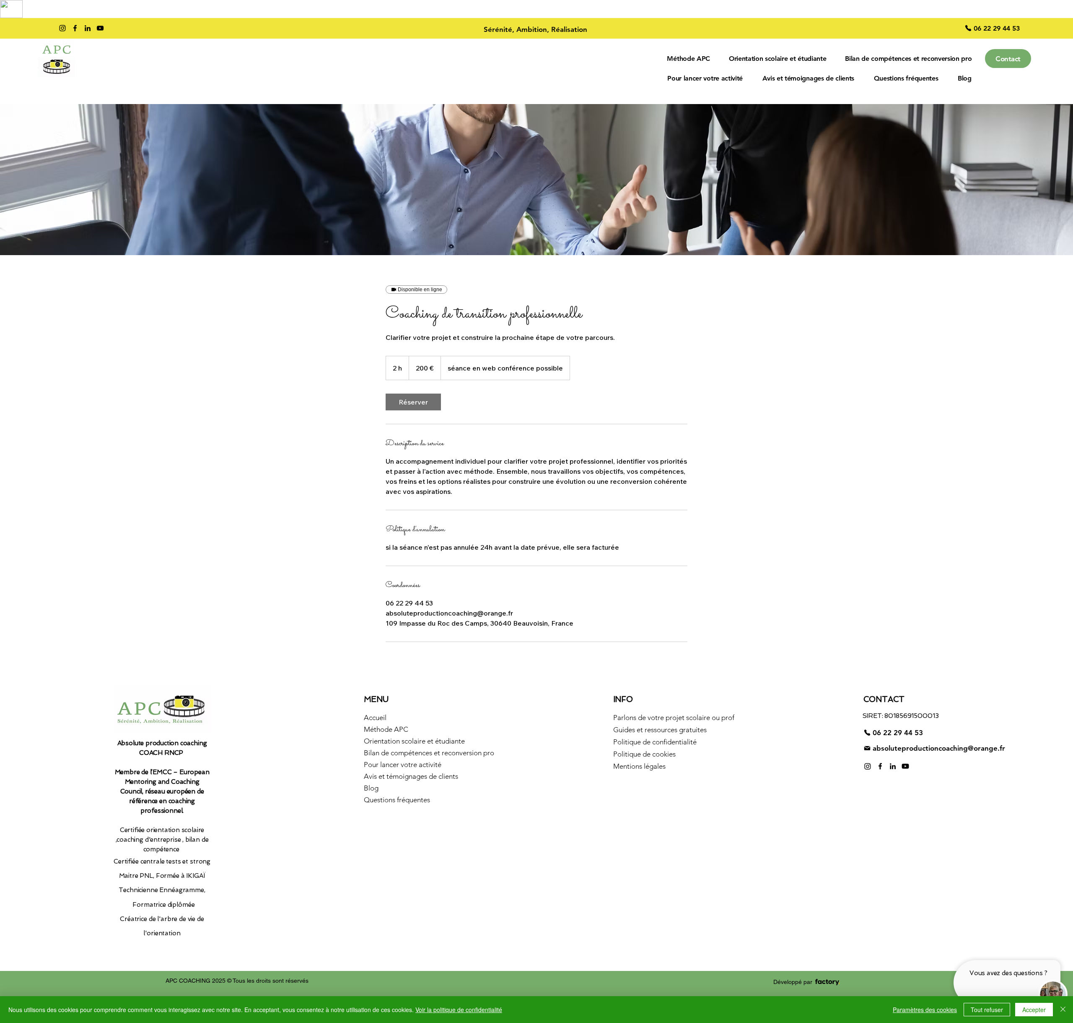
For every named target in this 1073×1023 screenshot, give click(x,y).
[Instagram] (62, 28)
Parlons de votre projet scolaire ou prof (661, 717)
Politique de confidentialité (655, 742)
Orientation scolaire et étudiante (412, 741)
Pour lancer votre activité (402, 764)
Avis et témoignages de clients (411, 776)
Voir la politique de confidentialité (458, 1009)
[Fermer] (1063, 1009)
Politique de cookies (644, 754)
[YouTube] (100, 28)
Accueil (375, 717)
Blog (371, 788)
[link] (413, 402)
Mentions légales (639, 766)
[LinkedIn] (87, 28)
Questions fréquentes (397, 800)
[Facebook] (75, 28)
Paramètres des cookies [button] (925, 1009)
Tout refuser (987, 1009)
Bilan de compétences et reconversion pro (412, 753)
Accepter (1034, 1009)
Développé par (792, 982)
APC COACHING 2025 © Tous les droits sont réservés (237, 980)
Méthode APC (386, 729)
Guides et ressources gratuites (660, 729)
